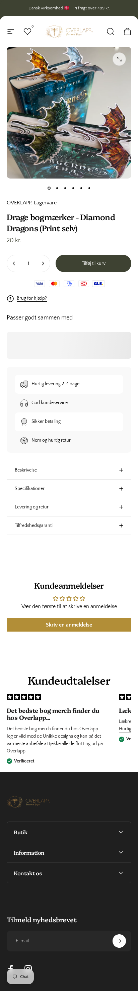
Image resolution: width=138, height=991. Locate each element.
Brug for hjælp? (32, 298)
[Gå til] (49, 188)
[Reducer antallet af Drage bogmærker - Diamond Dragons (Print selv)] (14, 263)
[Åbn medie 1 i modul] (119, 59)
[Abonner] (119, 941)
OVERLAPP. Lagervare (32, 203)
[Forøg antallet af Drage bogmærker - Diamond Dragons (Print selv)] (43, 263)
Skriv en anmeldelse (69, 625)
